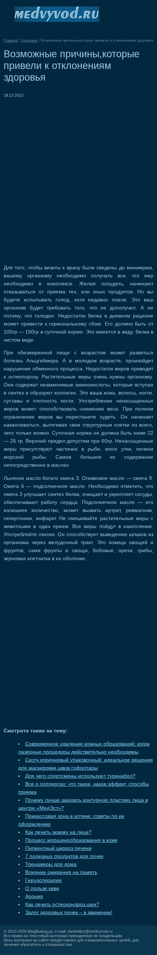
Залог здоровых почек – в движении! (68, 912)
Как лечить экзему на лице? (58, 832)
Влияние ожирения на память (61, 872)
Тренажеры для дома (51, 864)
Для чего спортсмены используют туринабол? (80, 776)
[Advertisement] (78, 177)
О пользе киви (42, 888)
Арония (34, 896)
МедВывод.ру (40, 931)
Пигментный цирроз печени (58, 848)
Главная (11, 40)
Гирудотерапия (43, 880)
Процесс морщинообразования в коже (71, 840)
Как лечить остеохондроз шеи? (62, 904)
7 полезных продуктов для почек (64, 856)
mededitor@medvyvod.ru (90, 931)
